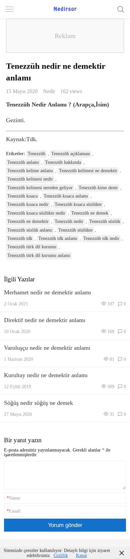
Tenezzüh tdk (19, 238)
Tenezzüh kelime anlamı (30, 170)
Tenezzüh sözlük (104, 221)
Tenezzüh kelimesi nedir (30, 179)
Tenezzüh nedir (69, 221)
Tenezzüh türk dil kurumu (31, 246)
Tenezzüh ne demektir (28, 221)
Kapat (81, 555)
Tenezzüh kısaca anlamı (66, 196)
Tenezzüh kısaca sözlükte (78, 204)
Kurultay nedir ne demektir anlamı (46, 375)
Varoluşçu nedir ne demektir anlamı (47, 347)
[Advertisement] (65, 35)
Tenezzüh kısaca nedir (28, 204)
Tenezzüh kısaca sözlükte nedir (36, 213)
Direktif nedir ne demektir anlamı (44, 320)
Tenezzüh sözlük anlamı (29, 230)
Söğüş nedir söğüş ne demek (38, 402)
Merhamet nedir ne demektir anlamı (47, 292)
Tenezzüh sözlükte (75, 230)
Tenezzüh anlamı (23, 162)
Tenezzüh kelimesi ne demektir (88, 170)
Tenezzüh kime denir (98, 187)
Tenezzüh (36, 153)
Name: (14, 498)
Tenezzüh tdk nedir (101, 238)
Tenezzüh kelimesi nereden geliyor (40, 187)
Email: (14, 511)
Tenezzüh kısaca (22, 196)
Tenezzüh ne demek (89, 213)
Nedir (49, 91)
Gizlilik (61, 555)
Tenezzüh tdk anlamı (57, 238)
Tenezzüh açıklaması (70, 153)
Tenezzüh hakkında (63, 162)
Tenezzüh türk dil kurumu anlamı (38, 255)
